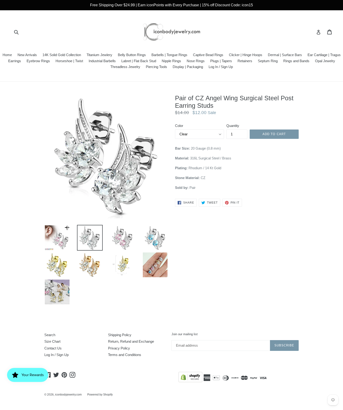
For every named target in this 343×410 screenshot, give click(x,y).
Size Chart (52, 341)
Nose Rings (196, 61)
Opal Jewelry (325, 61)
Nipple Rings (171, 61)
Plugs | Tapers (221, 61)
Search (49, 335)
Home (7, 55)
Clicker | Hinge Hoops (245, 55)
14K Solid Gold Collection (61, 55)
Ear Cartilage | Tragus (324, 55)
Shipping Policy (119, 335)
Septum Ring (268, 61)
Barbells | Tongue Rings (169, 55)
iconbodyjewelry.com (68, 394)
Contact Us (53, 348)
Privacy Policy (119, 348)
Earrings (14, 61)
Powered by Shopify (100, 394)
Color (179, 126)
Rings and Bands (296, 61)
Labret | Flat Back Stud (138, 61)
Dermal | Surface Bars (285, 55)
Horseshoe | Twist (69, 61)
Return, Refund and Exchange (131, 341)
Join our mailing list (185, 334)
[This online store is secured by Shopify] (190, 378)
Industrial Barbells (102, 61)
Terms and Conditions (124, 355)
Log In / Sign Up (221, 67)
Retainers (245, 61)
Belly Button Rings (132, 55)
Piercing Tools (156, 67)
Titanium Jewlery (99, 55)
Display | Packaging (188, 67)
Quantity (232, 126)
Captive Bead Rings (208, 55)
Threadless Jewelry (125, 67)
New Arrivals (27, 55)
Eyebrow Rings (38, 61)
